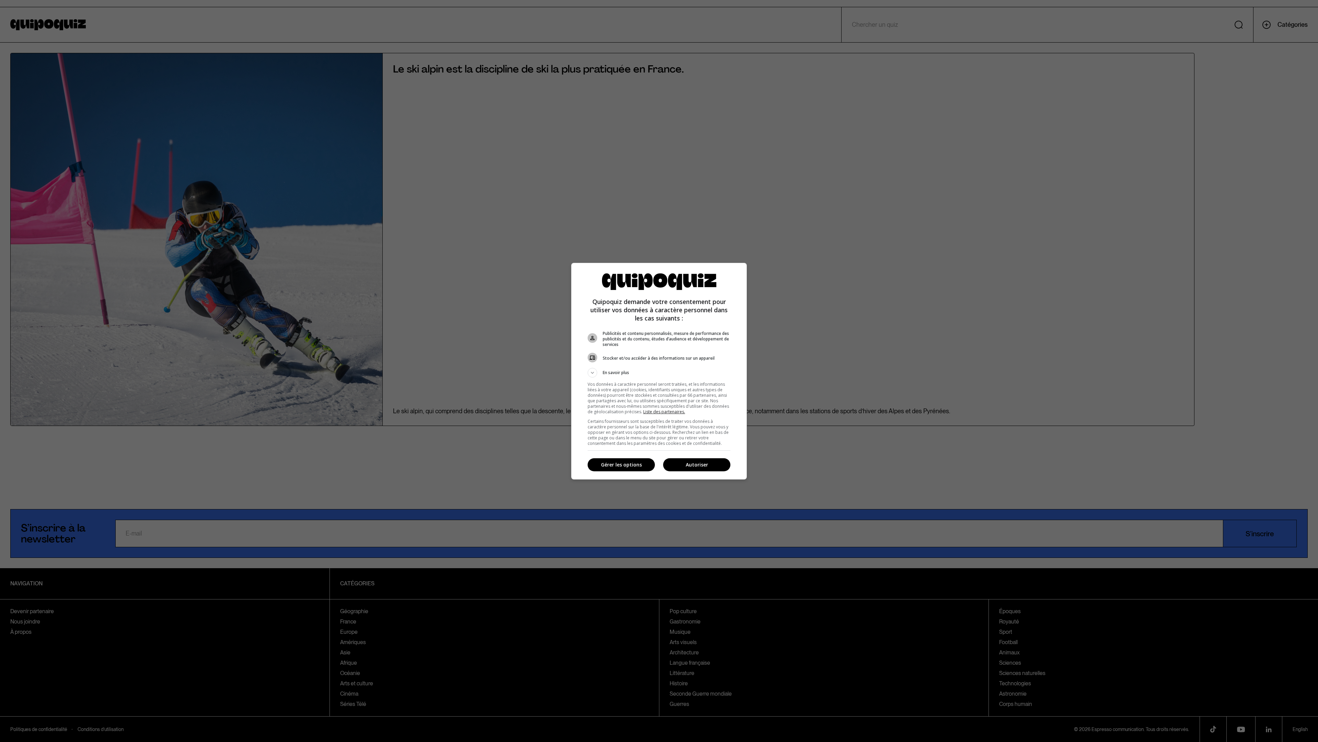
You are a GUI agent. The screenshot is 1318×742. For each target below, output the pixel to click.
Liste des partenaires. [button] (664, 412)
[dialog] (659, 371)
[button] (659, 373)
